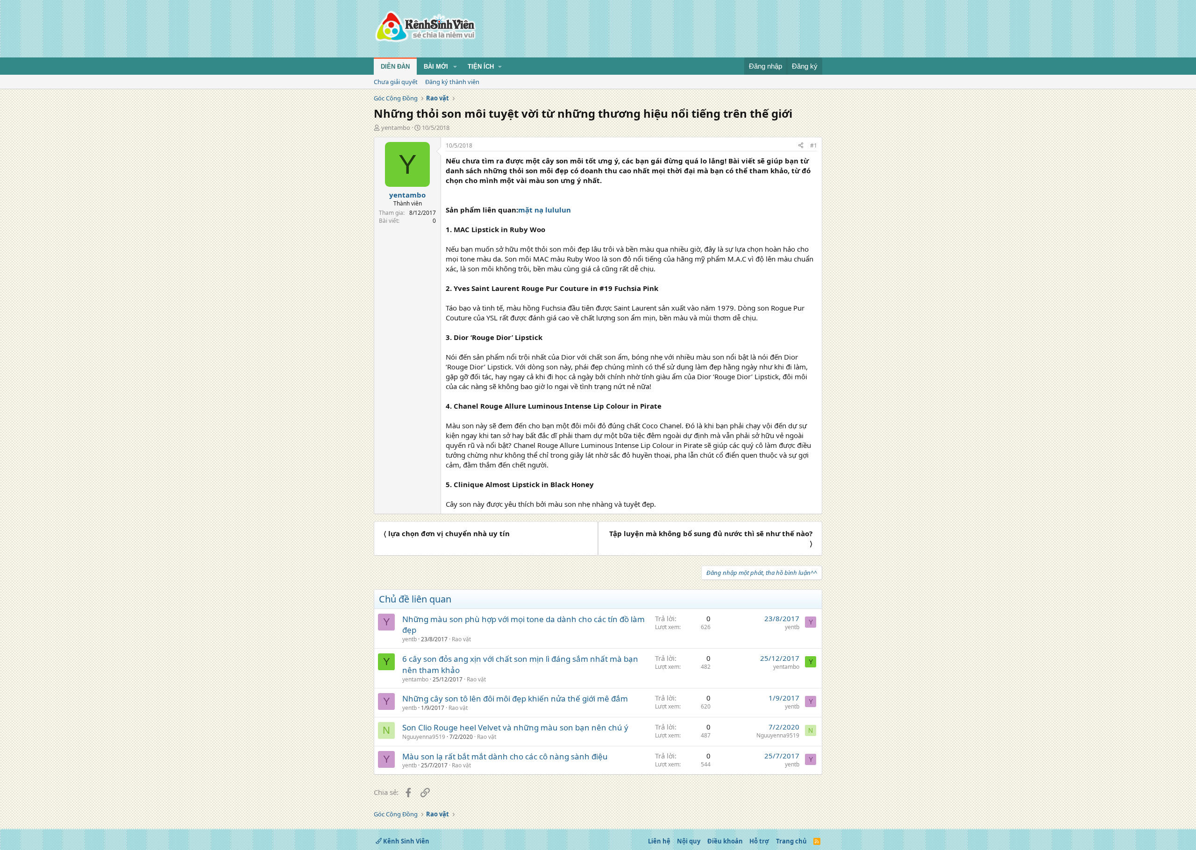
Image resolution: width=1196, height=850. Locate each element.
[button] (455, 67)
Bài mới (436, 66)
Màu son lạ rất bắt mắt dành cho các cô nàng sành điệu (505, 756)
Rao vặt (461, 639)
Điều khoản (725, 841)
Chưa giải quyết (396, 82)
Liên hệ (659, 841)
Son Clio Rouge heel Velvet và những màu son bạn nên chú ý (515, 727)
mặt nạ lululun (544, 209)
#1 (813, 145)
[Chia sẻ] (801, 146)
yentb (409, 639)
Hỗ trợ (759, 841)
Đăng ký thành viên (452, 82)
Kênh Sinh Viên (405, 841)
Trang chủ (791, 841)
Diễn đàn (395, 66)
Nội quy (688, 841)
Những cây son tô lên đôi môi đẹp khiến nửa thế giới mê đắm (515, 698)
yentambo (395, 127)
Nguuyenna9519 (423, 737)
